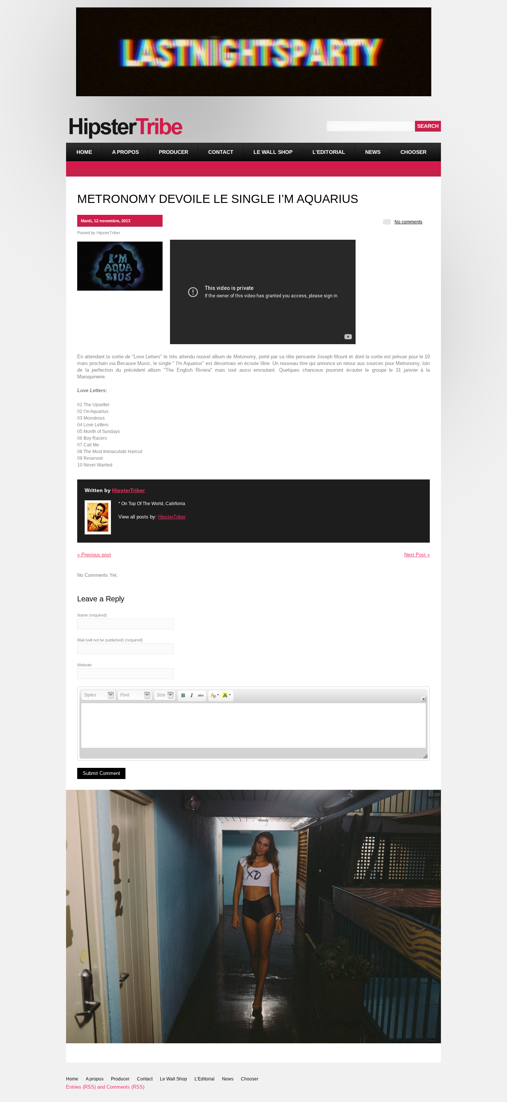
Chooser (408, 149)
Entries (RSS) (81, 1087)
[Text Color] (215, 695)
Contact (220, 152)
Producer (173, 152)
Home (84, 152)
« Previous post (94, 555)
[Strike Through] (200, 695)
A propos (125, 152)
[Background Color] (227, 695)
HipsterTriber (108, 232)
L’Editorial (329, 152)
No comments (408, 221)
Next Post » (417, 555)
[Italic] (191, 695)
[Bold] (183, 695)
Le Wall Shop (273, 152)
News (372, 152)
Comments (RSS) (125, 1087)
